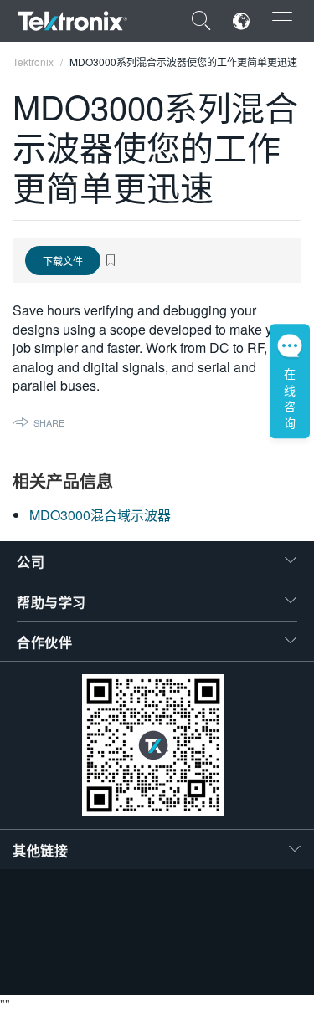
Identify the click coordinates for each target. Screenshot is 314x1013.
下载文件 (63, 260)
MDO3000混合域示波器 (100, 514)
